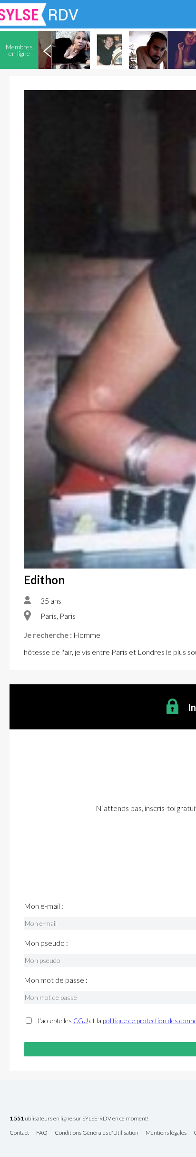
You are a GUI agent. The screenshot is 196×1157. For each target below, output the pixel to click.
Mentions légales (166, 1133)
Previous (47, 50)
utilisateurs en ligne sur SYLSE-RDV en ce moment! (79, 1119)
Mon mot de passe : (56, 980)
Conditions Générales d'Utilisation (96, 1133)
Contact (19, 1133)
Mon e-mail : (43, 906)
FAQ (42, 1133)
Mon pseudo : (46, 943)
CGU (80, 1021)
